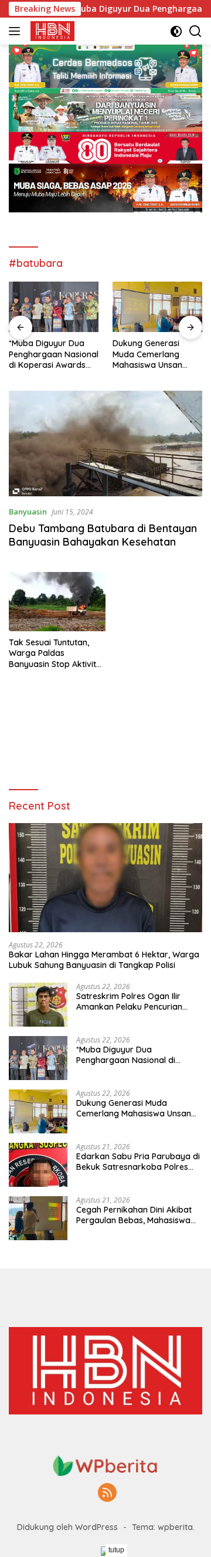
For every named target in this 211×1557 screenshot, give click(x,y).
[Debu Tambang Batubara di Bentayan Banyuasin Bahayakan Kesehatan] (105, 443)
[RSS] (107, 1493)
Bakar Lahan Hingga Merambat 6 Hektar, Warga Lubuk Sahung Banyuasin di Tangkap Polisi (104, 959)
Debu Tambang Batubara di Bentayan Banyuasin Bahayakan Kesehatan (103, 535)
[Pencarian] (195, 31)
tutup (116, 1550)
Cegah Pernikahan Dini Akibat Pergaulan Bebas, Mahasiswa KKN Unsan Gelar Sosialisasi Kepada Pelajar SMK (134, 1215)
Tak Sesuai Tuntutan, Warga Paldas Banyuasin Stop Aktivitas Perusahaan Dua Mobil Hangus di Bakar (57, 653)
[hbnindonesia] (51, 31)
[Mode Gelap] (176, 31)
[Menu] (17, 31)
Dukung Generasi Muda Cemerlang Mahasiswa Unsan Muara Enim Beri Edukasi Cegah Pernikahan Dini (147, 354)
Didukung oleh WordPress (67, 1527)
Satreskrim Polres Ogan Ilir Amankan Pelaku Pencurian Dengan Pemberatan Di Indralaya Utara (129, 1001)
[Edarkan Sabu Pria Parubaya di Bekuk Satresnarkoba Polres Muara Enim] (38, 1165)
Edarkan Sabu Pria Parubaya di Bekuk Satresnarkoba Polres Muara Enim (138, 1161)
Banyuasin (28, 511)
